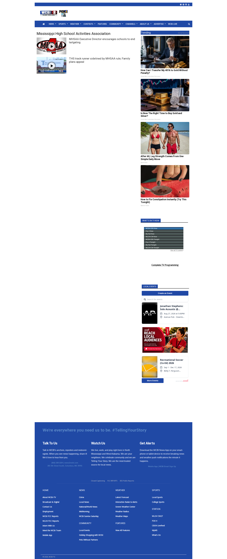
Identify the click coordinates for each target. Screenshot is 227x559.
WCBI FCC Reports (50, 516)
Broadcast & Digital (51, 502)
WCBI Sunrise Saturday (89, 516)
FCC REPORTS (112, 481)
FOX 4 (154, 521)
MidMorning (84, 511)
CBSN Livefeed (158, 525)
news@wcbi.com (71, 463)
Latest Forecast (122, 497)
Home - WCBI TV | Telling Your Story (54, 13)
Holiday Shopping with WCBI (91, 535)
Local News (84, 502)
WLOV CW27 (157, 516)
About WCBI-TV (49, 497)
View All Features (122, 530)
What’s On (156, 535)
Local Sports (157, 497)
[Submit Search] (189, 24)
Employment (48, 511)
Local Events (84, 530)
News (51, 24)
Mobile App (153, 466)
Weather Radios (122, 511)
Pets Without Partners (88, 539)
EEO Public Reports (127, 481)
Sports (62, 24)
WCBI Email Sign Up (167, 466)
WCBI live (172, 24)
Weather (74, 24)
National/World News (88, 506)
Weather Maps (121, 516)
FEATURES (102, 24)
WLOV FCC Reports (51, 521)
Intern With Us (49, 525)
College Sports (158, 502)
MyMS (154, 530)
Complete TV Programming (165, 265)
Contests (88, 24)
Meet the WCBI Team (52, 530)
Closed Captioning (98, 481)
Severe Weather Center (125, 506)
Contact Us (47, 506)
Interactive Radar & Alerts (126, 502)
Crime (81, 497)
